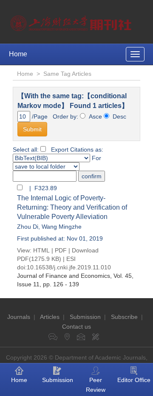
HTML (41, 250)
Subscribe (124, 316)
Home (18, 54)
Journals (18, 316)
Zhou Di (27, 226)
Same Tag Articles (67, 73)
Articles (50, 316)
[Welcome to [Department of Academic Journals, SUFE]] (72, 21)
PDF (61, 250)
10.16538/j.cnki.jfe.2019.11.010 (69, 267)
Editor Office (133, 380)
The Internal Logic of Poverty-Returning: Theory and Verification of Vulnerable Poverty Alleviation (72, 207)
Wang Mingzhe (62, 226)
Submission (85, 316)
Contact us (76, 326)
